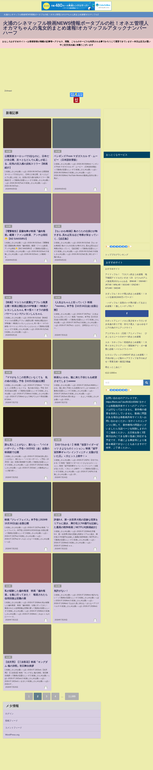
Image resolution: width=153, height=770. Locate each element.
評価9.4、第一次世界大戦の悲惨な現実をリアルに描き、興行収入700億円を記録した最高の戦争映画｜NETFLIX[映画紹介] (76, 523)
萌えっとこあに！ (113, 367)
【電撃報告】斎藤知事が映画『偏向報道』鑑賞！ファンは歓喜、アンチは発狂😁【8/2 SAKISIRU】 (26, 235)
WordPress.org (12, 735)
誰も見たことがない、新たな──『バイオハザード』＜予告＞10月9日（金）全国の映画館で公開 (27, 448)
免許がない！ (61, 591)
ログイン (9, 714)
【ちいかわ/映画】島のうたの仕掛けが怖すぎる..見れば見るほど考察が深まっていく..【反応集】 (76, 235)
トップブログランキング (116, 255)
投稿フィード (11, 721)
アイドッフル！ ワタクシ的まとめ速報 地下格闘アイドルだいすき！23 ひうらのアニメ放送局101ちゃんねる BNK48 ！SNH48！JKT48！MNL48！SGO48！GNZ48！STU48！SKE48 (126, 281)
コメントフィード (13, 728)
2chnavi (8, 91)
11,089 (71, 696)
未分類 (8, 151)
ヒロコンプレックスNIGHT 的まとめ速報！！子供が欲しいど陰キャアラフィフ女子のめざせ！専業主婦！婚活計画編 (126, 358)
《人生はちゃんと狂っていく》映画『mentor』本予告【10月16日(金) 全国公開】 (76, 306)
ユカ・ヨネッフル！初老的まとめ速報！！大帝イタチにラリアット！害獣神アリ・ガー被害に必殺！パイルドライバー (126, 345)
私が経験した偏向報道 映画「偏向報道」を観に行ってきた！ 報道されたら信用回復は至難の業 (26, 595)
